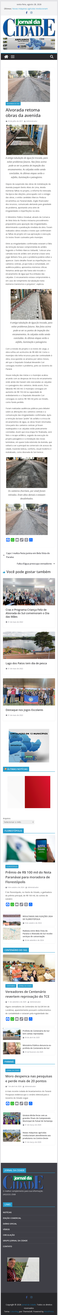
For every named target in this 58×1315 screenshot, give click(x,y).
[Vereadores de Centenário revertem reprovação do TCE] (29, 968)
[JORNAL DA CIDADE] (23, 1177)
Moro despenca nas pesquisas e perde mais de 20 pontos (28, 1078)
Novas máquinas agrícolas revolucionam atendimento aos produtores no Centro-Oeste (32, 10)
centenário (10, 986)
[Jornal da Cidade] (6, 56)
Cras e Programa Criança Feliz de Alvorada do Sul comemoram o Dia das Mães (27, 613)
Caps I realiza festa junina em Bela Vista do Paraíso (28, 555)
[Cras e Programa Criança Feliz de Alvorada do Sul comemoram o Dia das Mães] (29, 580)
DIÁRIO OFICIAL (10, 1223)
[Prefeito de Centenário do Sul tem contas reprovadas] (12, 1034)
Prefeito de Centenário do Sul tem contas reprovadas (36, 1032)
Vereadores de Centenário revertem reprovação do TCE (27, 994)
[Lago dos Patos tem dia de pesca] (29, 633)
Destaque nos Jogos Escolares (24, 710)
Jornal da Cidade (25, 986)
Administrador (31, 121)
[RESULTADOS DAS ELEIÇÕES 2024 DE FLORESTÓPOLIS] (12, 919)
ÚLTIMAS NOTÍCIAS (17, 769)
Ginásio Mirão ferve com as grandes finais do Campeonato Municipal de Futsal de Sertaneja (37, 1118)
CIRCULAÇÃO (9, 1235)
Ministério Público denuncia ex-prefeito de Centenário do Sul (37, 1046)
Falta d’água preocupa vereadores (34, 563)
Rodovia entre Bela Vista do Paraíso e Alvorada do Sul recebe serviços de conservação (37, 933)
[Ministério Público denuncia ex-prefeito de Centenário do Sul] (12, 1048)
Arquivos (7, 818)
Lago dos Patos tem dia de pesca (26, 663)
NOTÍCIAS (7, 1212)
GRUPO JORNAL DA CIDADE (15, 1240)
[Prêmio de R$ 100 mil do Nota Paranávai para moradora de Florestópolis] (29, 848)
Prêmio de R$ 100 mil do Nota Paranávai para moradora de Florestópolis (28, 877)
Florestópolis (11, 866)
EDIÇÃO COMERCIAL (12, 1218)
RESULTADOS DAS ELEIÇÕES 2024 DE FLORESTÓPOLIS (38, 917)
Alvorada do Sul (13, 104)
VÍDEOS (6, 1229)
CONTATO (7, 1246)
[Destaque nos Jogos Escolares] (29, 680)
